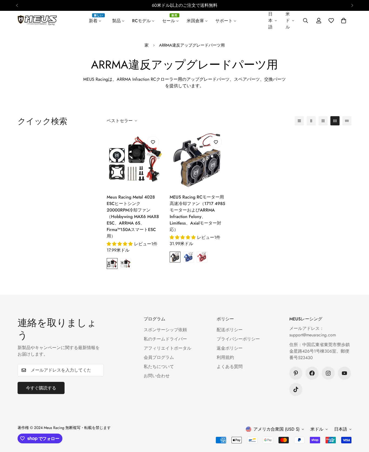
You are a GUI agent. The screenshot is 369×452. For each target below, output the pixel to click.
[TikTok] (295, 389)
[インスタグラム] (328, 373)
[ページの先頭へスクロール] (358, 422)
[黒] (112, 263)
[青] (188, 257)
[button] (343, 20)
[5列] (346, 120)
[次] (352, 5)
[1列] (299, 120)
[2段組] (311, 120)
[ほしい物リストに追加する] (153, 142)
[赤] (202, 257)
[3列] (323, 120)
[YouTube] (344, 373)
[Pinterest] (295, 373)
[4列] (335, 120)
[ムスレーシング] (37, 20)
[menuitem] (96, 21)
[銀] (125, 263)
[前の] (17, 5)
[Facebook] (312, 373)
